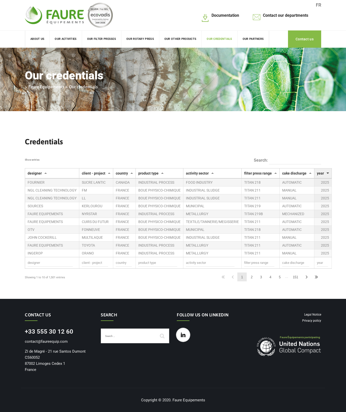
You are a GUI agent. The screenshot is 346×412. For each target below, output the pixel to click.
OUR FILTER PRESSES (101, 39)
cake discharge (294, 173)
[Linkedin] (184, 335)
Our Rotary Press (140, 39)
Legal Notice (312, 314)
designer (35, 173)
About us (37, 39)
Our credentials (219, 39)
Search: (261, 160)
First (223, 276)
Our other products (180, 39)
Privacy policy (311, 320)
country (122, 173)
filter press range (258, 173)
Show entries (32, 159)
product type (148, 173)
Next (307, 276)
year (320, 173)
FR (318, 5)
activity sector (197, 173)
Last (316, 276)
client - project (93, 173)
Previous (232, 276)
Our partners (253, 39)
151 (295, 277)
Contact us (305, 39)
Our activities (65, 39)
